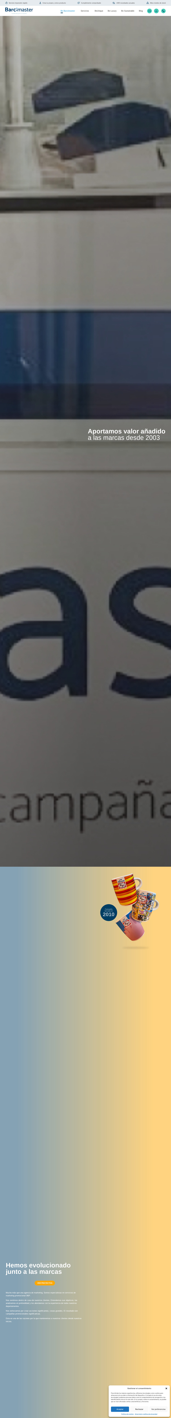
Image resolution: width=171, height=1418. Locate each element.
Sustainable (127, 11)
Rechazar (139, 1409)
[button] (166, 1388)
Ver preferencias (158, 1409)
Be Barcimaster (68, 11)
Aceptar (120, 1409)
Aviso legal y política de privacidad (146, 1414)
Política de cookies (127, 1414)
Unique (99, 11)
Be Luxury (112, 11)
